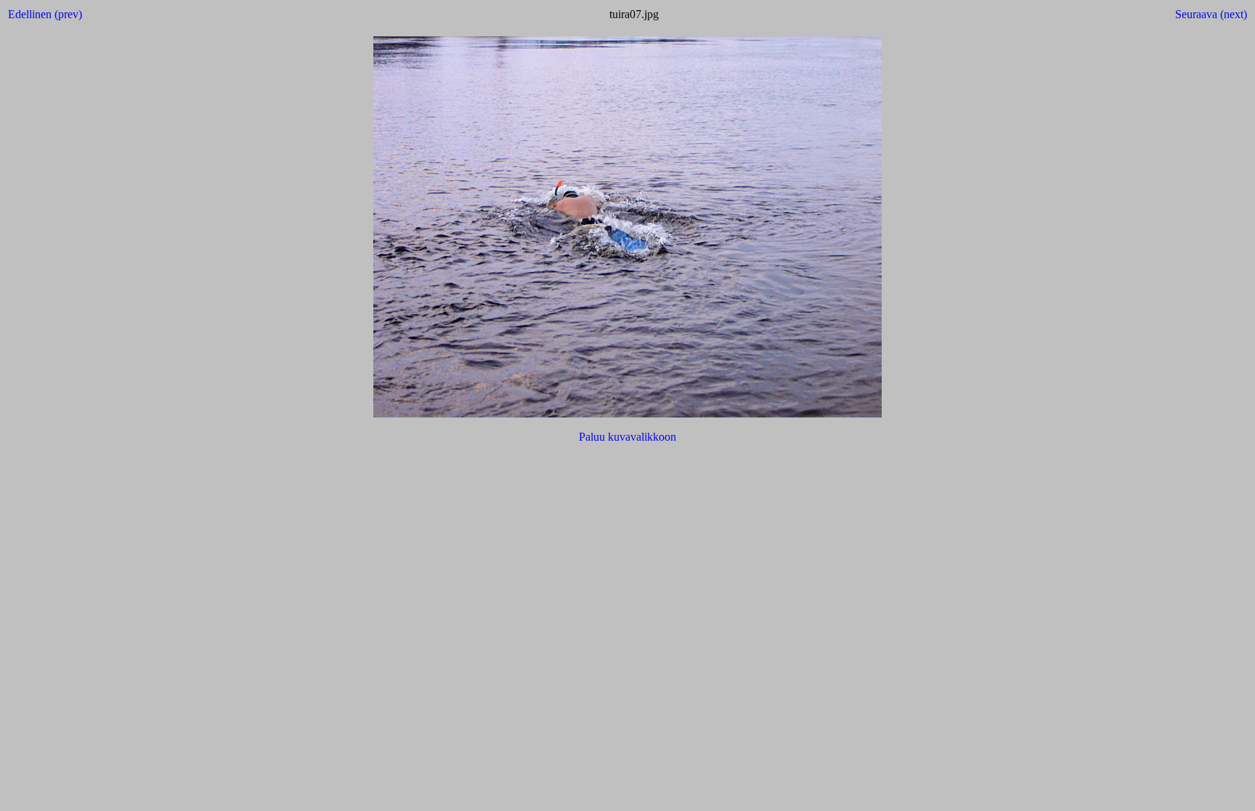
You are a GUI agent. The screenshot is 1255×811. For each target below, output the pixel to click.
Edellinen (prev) (45, 14)
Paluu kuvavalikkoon (627, 437)
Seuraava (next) (1211, 14)
